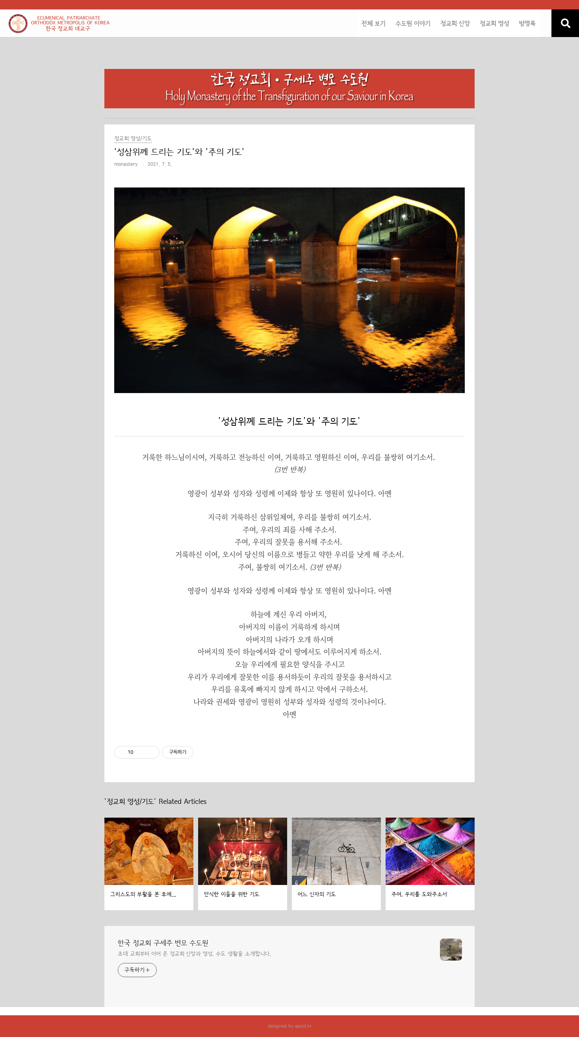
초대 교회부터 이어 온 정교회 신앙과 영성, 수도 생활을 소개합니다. (194, 954)
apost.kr (303, 1026)
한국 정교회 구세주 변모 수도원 (163, 943)
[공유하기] (141, 752)
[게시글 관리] (151, 752)
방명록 (527, 23)
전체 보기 (374, 23)
